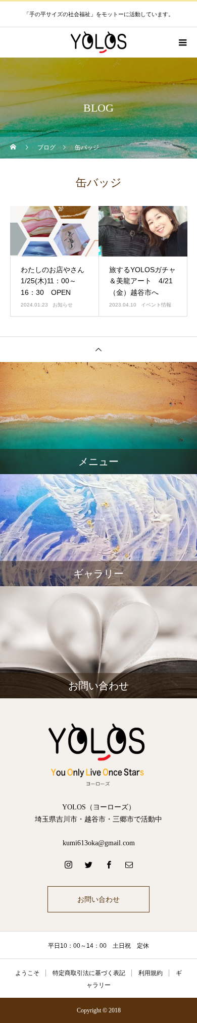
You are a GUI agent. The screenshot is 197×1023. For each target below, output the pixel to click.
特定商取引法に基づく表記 (89, 973)
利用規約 (150, 973)
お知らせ (63, 305)
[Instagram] (68, 864)
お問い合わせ (98, 899)
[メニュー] (182, 42)
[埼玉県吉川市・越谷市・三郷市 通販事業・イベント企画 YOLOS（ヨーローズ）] (98, 754)
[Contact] (129, 864)
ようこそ (27, 973)
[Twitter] (88, 864)
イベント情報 (156, 305)
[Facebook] (109, 864)
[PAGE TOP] (98, 349)
